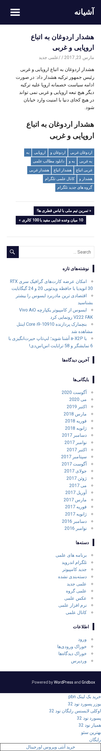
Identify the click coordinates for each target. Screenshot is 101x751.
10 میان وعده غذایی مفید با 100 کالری (52, 221)
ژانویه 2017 (76, 514)
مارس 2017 (75, 499)
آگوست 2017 (74, 464)
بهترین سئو (91, 732)
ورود (82, 639)
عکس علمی (75, 598)
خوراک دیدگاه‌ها (72, 653)
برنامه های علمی (71, 555)
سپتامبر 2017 (74, 456)
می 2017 (78, 485)
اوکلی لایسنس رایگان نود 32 (75, 711)
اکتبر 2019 (77, 406)
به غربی (85, 161)
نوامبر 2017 (76, 442)
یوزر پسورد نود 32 (84, 704)
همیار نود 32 (90, 725)
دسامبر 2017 (74, 435)
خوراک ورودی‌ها (72, 646)
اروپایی (40, 152)
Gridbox (88, 682)
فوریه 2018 (76, 421)
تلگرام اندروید (74, 562)
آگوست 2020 (74, 392)
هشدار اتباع (63, 170)
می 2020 (78, 399)
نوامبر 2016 (76, 528)
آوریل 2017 (76, 492)
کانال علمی (76, 612)
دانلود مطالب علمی (48, 161)
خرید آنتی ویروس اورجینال (50, 747)
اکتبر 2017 (77, 449)
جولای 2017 (75, 471)
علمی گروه (76, 591)
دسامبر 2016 (74, 521)
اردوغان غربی (81, 152)
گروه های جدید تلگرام (74, 187)
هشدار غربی (39, 170)
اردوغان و (58, 152)
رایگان (95, 739)
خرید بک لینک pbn (84, 696)
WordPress (63, 682)
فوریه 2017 (76, 506)
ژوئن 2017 (76, 478)
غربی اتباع (84, 170)
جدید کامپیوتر (74, 569)
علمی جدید (49, 57)
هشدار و (85, 178)
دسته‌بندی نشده (72, 576)
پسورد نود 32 (89, 718)
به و (72, 161)
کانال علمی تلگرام (60, 178)
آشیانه (84, 11)
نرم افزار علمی (72, 605)
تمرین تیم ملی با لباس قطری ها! (63, 211)
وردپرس (79, 660)
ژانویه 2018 (76, 428)
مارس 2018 (75, 414)
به (27, 152)
